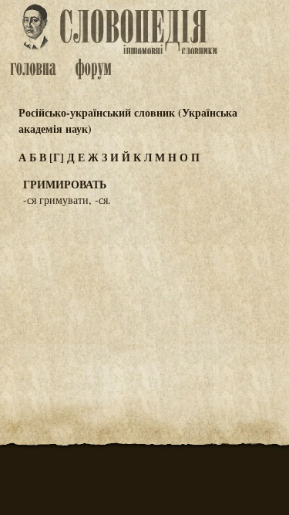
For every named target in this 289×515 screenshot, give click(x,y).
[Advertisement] (145, 295)
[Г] (56, 157)
